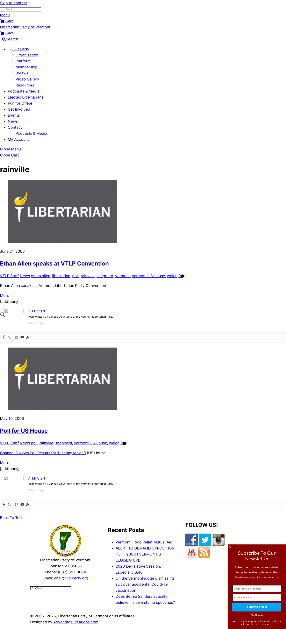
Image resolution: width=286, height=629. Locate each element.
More (4, 295)
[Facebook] (4, 337)
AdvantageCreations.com (75, 622)
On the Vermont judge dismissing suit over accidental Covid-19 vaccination (145, 584)
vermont (122, 275)
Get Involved (19, 109)
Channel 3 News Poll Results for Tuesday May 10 (43, 453)
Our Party (20, 49)
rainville (88, 275)
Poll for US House (24, 430)
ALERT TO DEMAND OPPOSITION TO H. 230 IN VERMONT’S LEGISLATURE (145, 554)
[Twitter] (9, 337)
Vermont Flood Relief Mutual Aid (144, 542)
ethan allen (40, 275)
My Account (18, 139)
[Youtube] (22, 337)
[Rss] (27, 337)
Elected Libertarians (25, 97)
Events (14, 115)
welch (172, 275)
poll (75, 275)
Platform (23, 61)
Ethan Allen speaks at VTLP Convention (54, 263)
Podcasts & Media (23, 91)
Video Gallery (27, 79)
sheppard (105, 275)
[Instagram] (16, 337)
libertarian (61, 275)
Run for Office (20, 103)
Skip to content (13, 3)
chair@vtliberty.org (71, 578)
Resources (25, 85)
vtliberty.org (35, 323)
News (13, 121)
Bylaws (22, 73)
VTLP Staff (9, 275)
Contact (15, 127)
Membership (27, 67)
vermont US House (148, 275)
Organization (27, 55)
